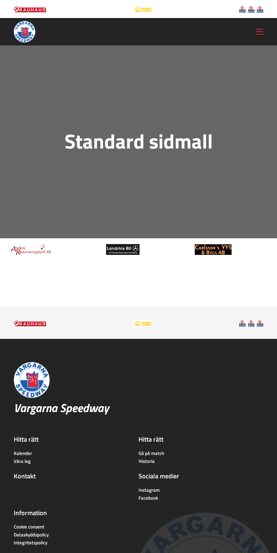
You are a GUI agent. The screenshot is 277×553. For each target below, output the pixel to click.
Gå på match (151, 453)
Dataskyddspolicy (31, 534)
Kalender (23, 453)
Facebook (148, 497)
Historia (146, 461)
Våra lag (22, 461)
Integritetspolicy (30, 542)
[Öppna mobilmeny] (259, 32)
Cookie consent (29, 526)
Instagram (149, 490)
